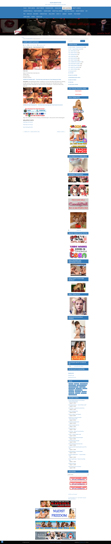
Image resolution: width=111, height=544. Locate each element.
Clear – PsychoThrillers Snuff (75, 434)
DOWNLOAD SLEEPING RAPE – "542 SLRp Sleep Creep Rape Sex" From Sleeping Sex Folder (42, 79)
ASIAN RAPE (58, 8)
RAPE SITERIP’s (38, 11)
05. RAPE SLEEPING (29, 38)
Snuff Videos (84, 393)
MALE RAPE (52, 14)
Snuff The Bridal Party (73, 411)
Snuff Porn (78, 393)
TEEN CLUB (39, 17)
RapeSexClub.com (72, 377)
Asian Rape (71, 383)
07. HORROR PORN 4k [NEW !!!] (75, 61)
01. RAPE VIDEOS (72, 50)
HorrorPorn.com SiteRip (81, 385)
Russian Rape (71, 391)
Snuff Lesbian (71, 393)
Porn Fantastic (72, 388)
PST (24, 14)
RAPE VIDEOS (31, 8)
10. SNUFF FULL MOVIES (74, 67)
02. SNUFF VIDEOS (73, 52)
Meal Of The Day (72, 463)
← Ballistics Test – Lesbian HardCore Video (31, 131)
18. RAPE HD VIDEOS (72, 79)
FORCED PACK (43, 14)
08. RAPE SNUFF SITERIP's (74, 63)
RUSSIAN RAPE (49, 8)
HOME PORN (26, 17)
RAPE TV (58, 14)
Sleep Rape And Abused (28, 122)
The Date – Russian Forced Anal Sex (76, 431)
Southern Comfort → (61, 131)
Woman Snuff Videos (72, 394)
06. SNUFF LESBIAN (73, 60)
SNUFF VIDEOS (40, 8)
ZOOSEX (64, 14)
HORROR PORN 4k (27, 11)
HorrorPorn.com (72, 385)
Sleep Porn (84, 391)
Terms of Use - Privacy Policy (55, 542)
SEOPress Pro (83, 542)
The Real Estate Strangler (74, 440)
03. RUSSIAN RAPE (73, 54)
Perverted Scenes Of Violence (75, 466)
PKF (87, 11)
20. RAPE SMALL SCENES (73, 84)
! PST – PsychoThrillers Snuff (75, 49)
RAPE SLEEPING (67, 8)
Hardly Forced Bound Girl (74, 421)
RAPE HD (29, 14)
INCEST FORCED (80, 11)
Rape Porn (85, 388)
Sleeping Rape (78, 391)
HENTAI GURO (47, 11)
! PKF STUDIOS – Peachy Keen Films (76, 47)
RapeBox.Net (71, 373)
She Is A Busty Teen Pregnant (75, 414)
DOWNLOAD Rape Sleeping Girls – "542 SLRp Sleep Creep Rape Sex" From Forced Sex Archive (43, 105)
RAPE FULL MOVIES (69, 11)
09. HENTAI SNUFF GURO (74, 65)
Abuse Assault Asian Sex (74, 425)
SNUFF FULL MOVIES (57, 11)
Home (24, 8)
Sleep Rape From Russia (28, 124)
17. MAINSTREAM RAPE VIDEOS (74, 77)
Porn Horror (78, 388)
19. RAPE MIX (70, 82)
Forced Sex (77, 383)
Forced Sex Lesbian (84, 383)
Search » (82, 40)
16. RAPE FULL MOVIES (72, 75)
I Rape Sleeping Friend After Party (75, 443)
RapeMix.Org (71, 375)
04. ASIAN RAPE (72, 56)
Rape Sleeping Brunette (28, 127)
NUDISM (70, 14)
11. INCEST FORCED (73, 69)
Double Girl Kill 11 (72, 428)
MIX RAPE (35, 14)
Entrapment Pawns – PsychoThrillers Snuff (77, 404)
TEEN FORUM (77, 14)
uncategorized (72, 71)
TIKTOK (33, 17)
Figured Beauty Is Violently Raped (75, 451)
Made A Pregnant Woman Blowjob (76, 437)
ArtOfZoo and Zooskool (72, 494)
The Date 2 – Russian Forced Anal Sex (76, 408)
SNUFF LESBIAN (77, 8)
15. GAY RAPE (70, 72)
